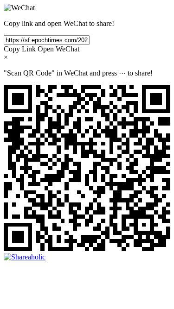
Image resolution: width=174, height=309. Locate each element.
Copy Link (20, 49)
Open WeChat (58, 49)
